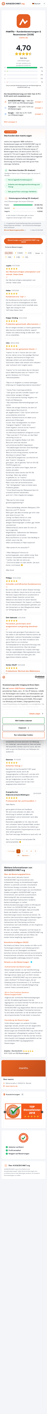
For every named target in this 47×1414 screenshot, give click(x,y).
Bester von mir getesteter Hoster (20, 349)
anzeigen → (39, 102)
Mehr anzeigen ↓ (10, 122)
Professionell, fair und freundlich (20, 801)
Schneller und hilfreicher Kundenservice (23, 584)
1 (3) (25, 257)
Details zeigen (34, 714)
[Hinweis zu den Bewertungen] (31, 962)
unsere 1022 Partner (17, 688)
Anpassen (22, 728)
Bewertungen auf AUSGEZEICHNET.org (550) (23, 241)
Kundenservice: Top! (15, 296)
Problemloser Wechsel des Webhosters (23, 671)
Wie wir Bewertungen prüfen (14, 230)
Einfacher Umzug (13, 766)
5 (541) (19, 253)
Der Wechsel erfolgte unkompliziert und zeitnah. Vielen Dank (23, 273)
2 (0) (17, 257)
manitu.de (23, 37)
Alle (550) (8, 253)
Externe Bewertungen (14, 247)
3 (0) (8, 257)
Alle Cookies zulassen (23, 721)
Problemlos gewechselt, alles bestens (22, 324)
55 (18, 856)
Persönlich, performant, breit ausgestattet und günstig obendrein (21, 625)
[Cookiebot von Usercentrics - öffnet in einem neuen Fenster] (34, 677)
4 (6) (28, 253)
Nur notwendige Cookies (23, 735)
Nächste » (26, 856)
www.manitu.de (11, 1086)
